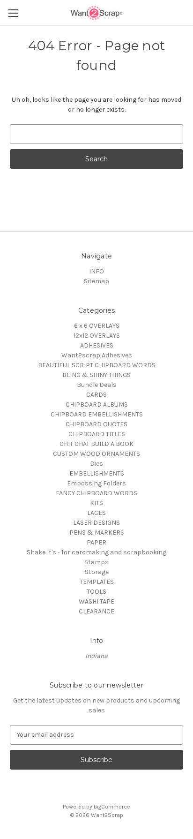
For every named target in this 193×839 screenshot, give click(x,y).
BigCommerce (112, 806)
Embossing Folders (96, 483)
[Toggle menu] (13, 13)
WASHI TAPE (96, 601)
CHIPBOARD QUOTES (96, 424)
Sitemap (96, 281)
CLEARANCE (96, 611)
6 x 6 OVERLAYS (96, 326)
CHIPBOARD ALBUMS (97, 404)
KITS (96, 503)
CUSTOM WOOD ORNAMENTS (96, 454)
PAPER (96, 542)
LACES (96, 513)
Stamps (96, 562)
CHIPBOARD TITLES (96, 434)
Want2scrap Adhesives (96, 355)
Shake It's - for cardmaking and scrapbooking (96, 552)
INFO (96, 271)
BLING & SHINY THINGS (96, 375)
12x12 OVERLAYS (97, 336)
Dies (96, 464)
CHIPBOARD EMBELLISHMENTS (97, 414)
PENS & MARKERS (96, 533)
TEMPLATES (97, 582)
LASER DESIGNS (96, 523)
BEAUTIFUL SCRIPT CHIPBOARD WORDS (97, 365)
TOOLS (96, 592)
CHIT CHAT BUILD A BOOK (96, 444)
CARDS (96, 395)
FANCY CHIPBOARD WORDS (96, 493)
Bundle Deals (97, 385)
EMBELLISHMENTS (96, 473)
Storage (97, 572)
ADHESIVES (96, 345)
